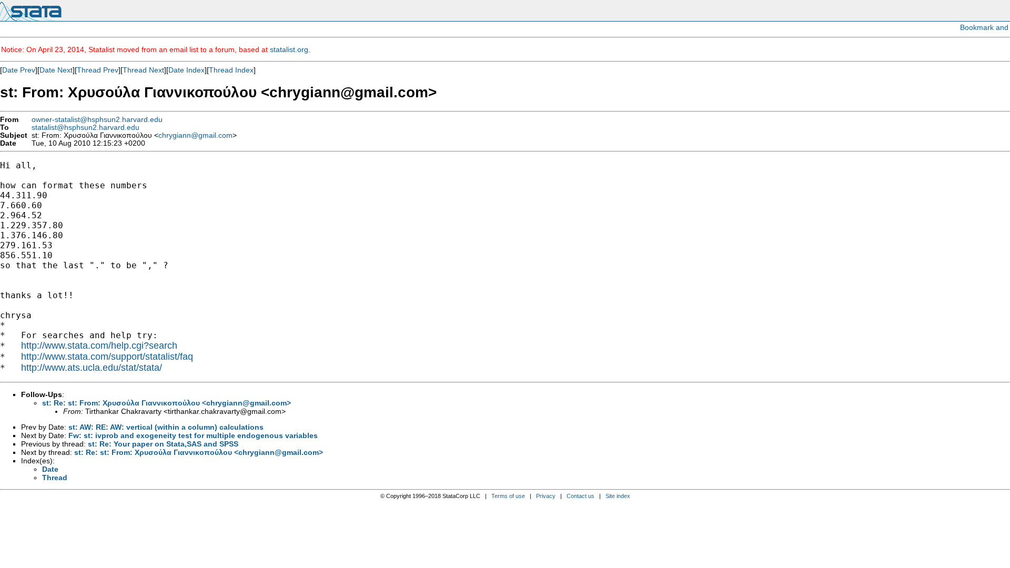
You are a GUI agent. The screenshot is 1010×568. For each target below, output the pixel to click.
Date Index (186, 70)
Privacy (546, 496)
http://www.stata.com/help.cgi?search (99, 345)
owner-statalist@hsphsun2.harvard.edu (97, 120)
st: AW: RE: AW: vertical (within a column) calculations (166, 427)
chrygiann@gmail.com (195, 135)
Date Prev (18, 70)
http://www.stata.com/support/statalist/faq (107, 356)
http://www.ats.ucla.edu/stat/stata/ (91, 367)
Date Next (56, 70)
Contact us (580, 496)
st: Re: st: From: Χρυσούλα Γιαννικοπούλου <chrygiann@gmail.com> (166, 403)
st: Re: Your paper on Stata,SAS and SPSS (163, 444)
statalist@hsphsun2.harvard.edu (85, 127)
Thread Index (231, 70)
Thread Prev (97, 70)
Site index (617, 496)
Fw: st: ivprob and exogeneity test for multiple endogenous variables (193, 435)
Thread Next (143, 70)
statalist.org (289, 49)
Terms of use (508, 496)
